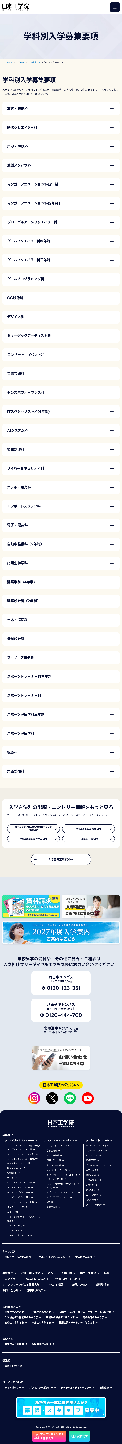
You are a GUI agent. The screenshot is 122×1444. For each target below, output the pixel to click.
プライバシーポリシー (41, 1388)
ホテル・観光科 (54, 1165)
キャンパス (9, 1251)
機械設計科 (91, 1175)
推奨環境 (104, 1388)
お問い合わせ (10, 1290)
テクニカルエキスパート (96, 1140)
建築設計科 (91, 1190)
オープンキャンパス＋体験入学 (21, 1285)
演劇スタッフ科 (54, 1160)
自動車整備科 (92, 1180)
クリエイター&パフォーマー (20, 1140)
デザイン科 (12, 1177)
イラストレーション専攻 (19, 1187)
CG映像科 (12, 1172)
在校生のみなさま (15, 1322)
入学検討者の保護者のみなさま (22, 1317)
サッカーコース (14, 1225)
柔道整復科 (52, 1207)
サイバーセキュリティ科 (97, 1145)
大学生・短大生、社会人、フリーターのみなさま (85, 1312)
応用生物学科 (92, 1199)
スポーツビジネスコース (58, 1197)
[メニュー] (115, 7)
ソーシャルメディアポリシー (76, 1388)
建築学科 (90, 1185)
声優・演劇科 (14, 1212)
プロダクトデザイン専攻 (19, 1197)
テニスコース (13, 1230)
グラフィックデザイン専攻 (20, 1182)
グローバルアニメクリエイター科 (22, 1154)
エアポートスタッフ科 (57, 1170)
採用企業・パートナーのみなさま (77, 1322)
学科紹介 (7, 1135)
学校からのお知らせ (65, 1279)
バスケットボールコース (18, 1235)
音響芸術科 (52, 1150)
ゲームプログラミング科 (97, 1165)
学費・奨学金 (88, 1273)
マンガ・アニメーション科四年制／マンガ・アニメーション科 (23, 1147)
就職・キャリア (31, 1273)
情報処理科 (91, 1160)
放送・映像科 (53, 1155)
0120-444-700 (63, 1015)
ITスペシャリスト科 (95, 1150)
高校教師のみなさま (94, 1317)
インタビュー (10, 1279)
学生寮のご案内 (84, 1257)
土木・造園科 (92, 1194)
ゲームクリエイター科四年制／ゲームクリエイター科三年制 (23, 1161)
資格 (51, 1273)
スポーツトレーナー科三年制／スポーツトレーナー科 (63, 1177)
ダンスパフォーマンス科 (18, 1207)
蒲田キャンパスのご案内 (18, 1257)
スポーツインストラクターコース (62, 1192)
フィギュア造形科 (94, 1204)
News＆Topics (36, 1279)
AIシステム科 (92, 1155)
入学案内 (67, 1273)
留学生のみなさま (42, 1312)
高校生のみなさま (15, 1312)
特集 (107, 1273)
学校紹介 (8, 1273)
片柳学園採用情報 (42, 1344)
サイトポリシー (13, 1388)
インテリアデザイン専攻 (19, 1192)
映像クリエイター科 (16, 1168)
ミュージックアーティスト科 (21, 1202)
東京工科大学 (12, 1366)
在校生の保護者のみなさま (61, 1317)
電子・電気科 (92, 1170)
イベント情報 (56, 1285)
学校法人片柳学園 (15, 1344)
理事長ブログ (34, 1290)
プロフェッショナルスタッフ (59, 1140)
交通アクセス (80, 1285)
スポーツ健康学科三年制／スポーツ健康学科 (23, 1218)
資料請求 (101, 1285)
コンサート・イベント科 (58, 1145)
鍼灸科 (50, 1202)
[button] (61, 108)
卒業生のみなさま (42, 1322)
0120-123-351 (63, 988)
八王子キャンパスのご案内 (53, 1257)
